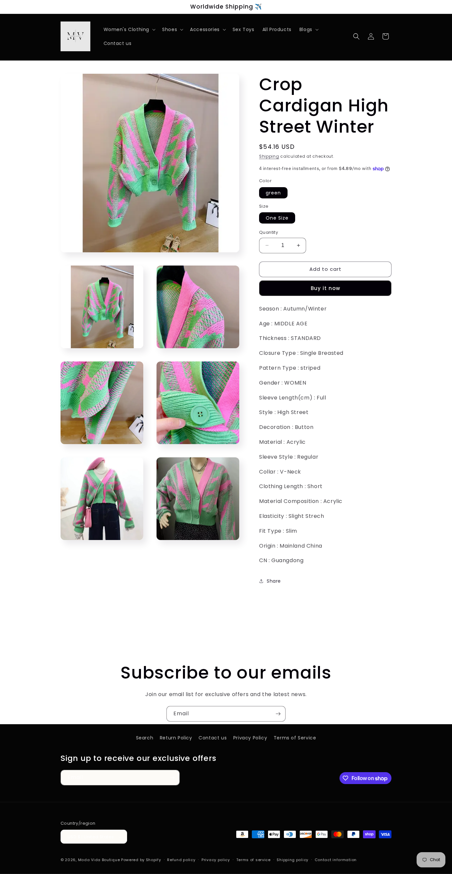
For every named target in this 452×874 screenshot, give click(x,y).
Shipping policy (292, 859)
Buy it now (325, 288)
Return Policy (176, 737)
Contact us (213, 737)
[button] (129, 29)
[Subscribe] (278, 714)
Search (145, 737)
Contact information (336, 859)
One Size (277, 218)
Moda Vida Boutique (99, 860)
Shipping (269, 156)
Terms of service (253, 859)
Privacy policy (216, 859)
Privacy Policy (250, 737)
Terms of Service (295, 737)
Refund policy (181, 859)
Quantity (268, 232)
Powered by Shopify (141, 860)
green (273, 192)
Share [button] (274, 581)
